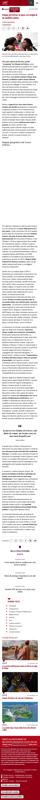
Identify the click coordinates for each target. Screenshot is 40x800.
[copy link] (4, 28)
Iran (10, 620)
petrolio (12, 617)
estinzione (13, 629)
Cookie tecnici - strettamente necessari (17, 775)
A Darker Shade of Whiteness (20, 612)
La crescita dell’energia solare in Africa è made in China (19, 667)
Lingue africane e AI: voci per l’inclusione (17, 698)
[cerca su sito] (31, 3)
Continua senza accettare (12, 797)
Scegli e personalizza (10, 785)
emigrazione (13, 609)
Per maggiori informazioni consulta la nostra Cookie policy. (20, 771)
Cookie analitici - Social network (15, 781)
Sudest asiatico (15, 623)
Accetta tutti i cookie (10, 792)
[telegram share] (13, 28)
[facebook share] (18, 28)
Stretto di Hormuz (15, 626)
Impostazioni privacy (20, 745)
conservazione (14, 632)
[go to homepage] (5, 3)
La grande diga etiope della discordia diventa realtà (19, 728)
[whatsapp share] (9, 28)
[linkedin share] (23, 28)
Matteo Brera (14, 614)
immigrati (12, 606)
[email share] (27, 28)
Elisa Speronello (9, 22)
